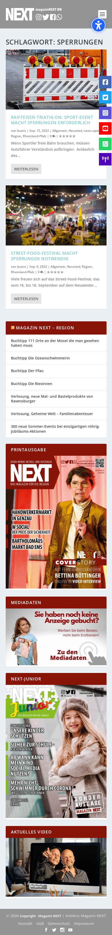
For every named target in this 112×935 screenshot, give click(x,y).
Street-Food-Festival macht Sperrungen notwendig (44, 256)
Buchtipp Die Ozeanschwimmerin (40, 358)
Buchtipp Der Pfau (27, 370)
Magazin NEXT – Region (45, 328)
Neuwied (75, 130)
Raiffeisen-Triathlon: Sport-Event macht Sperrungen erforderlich (52, 120)
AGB (40, 923)
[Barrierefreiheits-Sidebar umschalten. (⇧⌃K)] (98, 25)
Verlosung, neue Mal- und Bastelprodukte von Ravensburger (52, 398)
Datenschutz (59, 923)
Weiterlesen (26, 168)
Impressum (84, 923)
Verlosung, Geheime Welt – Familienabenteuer (52, 413)
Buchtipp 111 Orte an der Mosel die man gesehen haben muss (55, 343)
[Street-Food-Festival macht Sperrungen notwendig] (56, 215)
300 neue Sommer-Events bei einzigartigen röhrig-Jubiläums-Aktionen (55, 428)
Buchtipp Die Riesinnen (31, 383)
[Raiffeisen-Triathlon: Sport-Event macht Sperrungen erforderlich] (56, 79)
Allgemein (59, 130)
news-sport (92, 130)
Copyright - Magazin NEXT (40, 916)
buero (21, 130)
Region (16, 136)
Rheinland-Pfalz (34, 136)
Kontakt (25, 923)
